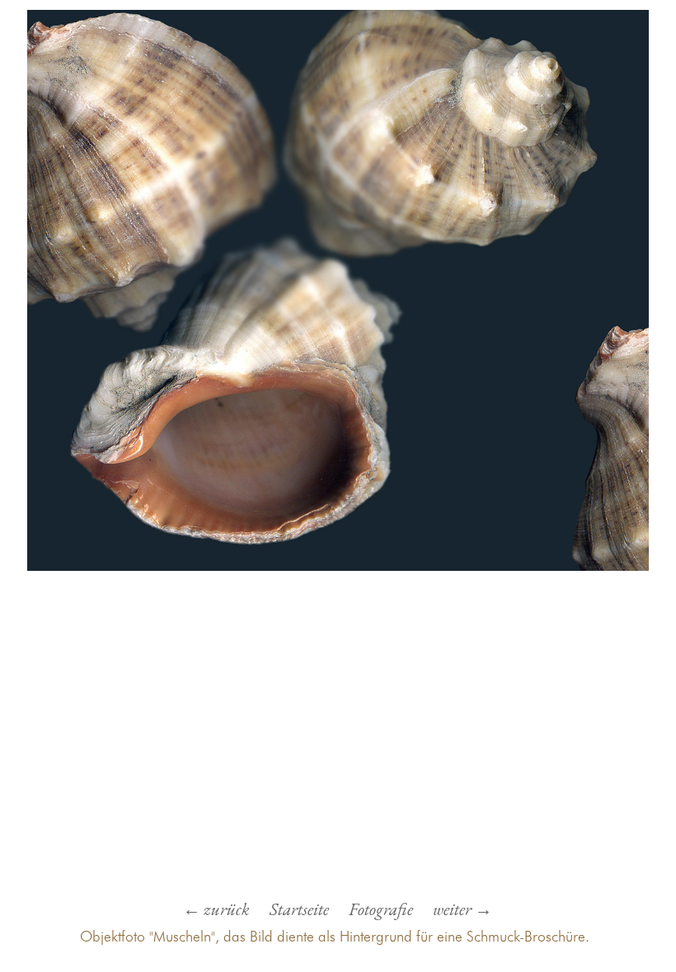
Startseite (299, 909)
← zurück (216, 909)
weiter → (462, 909)
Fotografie (381, 909)
